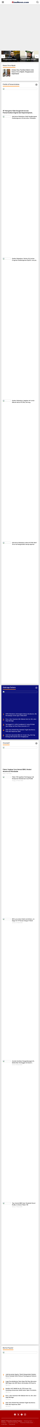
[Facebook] (15, 1414)
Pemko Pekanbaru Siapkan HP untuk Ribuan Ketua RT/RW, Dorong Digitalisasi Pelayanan (23, 401)
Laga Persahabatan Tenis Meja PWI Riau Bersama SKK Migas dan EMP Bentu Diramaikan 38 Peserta (21, 1382)
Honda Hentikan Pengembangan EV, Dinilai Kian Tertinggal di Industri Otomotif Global (23, 1062)
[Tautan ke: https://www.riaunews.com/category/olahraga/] (36, 688)
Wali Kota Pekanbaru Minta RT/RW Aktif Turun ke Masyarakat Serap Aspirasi (24, 543)
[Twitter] (18, 1414)
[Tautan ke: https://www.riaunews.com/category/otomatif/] (36, 743)
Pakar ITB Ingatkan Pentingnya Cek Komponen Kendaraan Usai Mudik (23, 777)
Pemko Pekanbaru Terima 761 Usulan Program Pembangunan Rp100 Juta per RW (24, 259)
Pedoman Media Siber (26, 1422)
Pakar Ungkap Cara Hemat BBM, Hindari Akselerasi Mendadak (17, 770)
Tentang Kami (28, 1421)
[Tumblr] (21, 1414)
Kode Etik (4, 1424)
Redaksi (3, 1422)
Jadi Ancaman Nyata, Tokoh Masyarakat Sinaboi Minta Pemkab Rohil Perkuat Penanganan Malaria (21, 1375)
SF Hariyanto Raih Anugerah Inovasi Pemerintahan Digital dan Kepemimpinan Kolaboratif (17, 112)
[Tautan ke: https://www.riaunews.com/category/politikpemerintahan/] (36, 85)
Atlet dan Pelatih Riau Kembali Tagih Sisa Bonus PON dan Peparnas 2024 (20, 730)
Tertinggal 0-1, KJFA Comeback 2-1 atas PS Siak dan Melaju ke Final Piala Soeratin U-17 (20, 725)
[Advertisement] (20, 27)
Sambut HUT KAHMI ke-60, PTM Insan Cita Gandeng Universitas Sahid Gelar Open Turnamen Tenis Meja (21, 1389)
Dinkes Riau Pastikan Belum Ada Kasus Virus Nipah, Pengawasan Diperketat (23, 72)
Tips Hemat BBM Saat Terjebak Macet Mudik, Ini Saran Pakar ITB (23, 1204)
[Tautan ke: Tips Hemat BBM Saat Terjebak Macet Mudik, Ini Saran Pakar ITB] (7, 1272)
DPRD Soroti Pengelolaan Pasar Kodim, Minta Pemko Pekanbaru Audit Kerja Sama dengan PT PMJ (10, 58)
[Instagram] (25, 1414)
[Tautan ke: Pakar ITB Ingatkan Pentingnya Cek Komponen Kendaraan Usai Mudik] (7, 846)
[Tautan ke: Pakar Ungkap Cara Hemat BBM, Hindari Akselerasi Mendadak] (20, 757)
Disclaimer (12, 1424)
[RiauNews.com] (20, 2)
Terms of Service (13, 1422)
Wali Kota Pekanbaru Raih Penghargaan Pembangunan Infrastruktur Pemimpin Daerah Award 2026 (24, 117)
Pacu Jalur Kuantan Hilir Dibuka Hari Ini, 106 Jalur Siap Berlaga (21, 720)
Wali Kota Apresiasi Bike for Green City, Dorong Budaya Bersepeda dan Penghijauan (20, 735)
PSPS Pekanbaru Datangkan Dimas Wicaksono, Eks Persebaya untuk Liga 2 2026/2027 (21, 714)
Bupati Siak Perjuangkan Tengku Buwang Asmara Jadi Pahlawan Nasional (28, 58)
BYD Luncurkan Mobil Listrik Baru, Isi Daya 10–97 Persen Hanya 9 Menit (23, 919)
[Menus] (2, 2)
